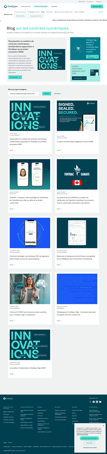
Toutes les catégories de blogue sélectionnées (22, 93)
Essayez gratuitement (36, 16)
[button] (0, 21)
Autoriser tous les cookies (89, 438)
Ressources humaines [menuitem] (43, 418)
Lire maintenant (91, 56)
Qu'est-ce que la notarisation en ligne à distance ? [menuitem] (96, 419)
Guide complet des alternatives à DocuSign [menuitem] (94, 411)
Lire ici (11, 150)
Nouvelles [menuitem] (74, 415)
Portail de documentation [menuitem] (61, 417)
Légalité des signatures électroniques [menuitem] (60, 413)
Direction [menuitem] (74, 418)
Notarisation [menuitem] (6, 414)
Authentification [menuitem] (41, 421)
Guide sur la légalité (79, 12)
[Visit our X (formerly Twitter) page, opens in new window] (90, 402)
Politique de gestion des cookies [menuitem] (59, 446)
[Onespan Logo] (10, 6)
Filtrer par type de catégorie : (17, 89)
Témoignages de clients (33, 12)
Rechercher (82, 1)
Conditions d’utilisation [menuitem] (17, 446)
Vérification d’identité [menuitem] (8, 417)
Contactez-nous (97, 6)
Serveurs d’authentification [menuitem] (26, 427)
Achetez (101, 12)
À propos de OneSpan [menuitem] (77, 410)
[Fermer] (103, 426)
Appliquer (46, 93)
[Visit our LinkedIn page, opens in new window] (97, 402)
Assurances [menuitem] (40, 413)
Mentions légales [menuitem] (28, 446)
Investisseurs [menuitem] (75, 421)
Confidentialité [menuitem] (6, 446)
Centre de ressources (20, 12)
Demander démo (20, 16)
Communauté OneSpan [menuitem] (60, 419)
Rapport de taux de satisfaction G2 (63, 12)
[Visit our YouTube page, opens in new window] (100, 402)
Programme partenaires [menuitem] (60, 410)
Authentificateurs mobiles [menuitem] (26, 422)
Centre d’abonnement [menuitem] (45, 446)
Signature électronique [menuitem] (8, 411)
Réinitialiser (57, 93)
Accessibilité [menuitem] (36, 446)
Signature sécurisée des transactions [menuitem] (43, 424)
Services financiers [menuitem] (42, 410)
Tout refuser (89, 443)
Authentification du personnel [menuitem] (44, 431)
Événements (49, 12)
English (5, 442)
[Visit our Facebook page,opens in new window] (94, 402)
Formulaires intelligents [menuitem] (8, 422)
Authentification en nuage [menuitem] (26, 425)
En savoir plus (14, 77)
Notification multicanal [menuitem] (8, 419)
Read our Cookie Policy (82, 434)
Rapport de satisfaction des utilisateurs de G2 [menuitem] (95, 415)
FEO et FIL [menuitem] (40, 415)
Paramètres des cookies (73, 446)
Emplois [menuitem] (74, 413)
